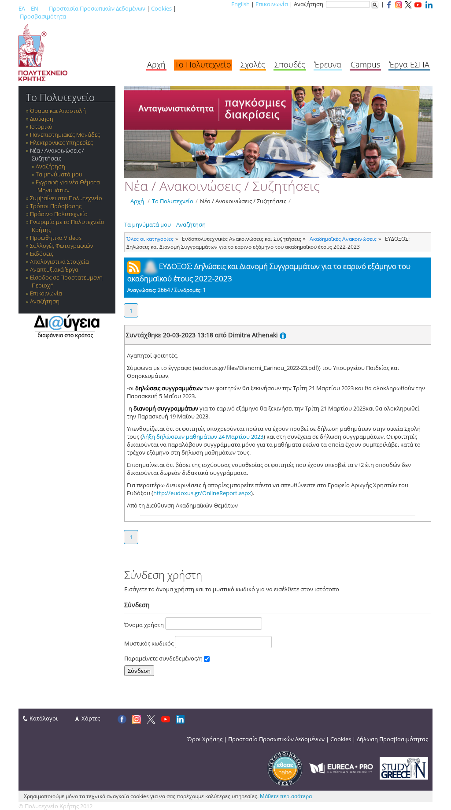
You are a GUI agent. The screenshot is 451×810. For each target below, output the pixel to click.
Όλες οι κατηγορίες (150, 238)
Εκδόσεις (41, 254)
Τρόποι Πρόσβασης (55, 206)
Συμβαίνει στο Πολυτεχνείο (66, 198)
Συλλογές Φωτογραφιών (61, 246)
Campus (365, 64)
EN (34, 8)
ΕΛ (21, 8)
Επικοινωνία (271, 4)
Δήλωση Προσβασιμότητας (392, 739)
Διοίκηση (41, 119)
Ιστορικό (41, 127)
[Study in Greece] (404, 768)
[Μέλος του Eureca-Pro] (341, 768)
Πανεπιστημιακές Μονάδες (65, 134)
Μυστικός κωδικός (149, 643)
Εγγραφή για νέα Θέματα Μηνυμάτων (68, 186)
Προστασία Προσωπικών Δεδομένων (97, 8)
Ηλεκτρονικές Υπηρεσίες (61, 142)
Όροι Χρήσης (204, 739)
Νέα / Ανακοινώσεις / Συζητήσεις (57, 154)
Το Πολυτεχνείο (203, 64)
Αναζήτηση (50, 166)
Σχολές (252, 64)
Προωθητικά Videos (55, 238)
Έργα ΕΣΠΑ (409, 64)
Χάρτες (90, 718)
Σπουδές (289, 64)
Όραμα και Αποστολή (58, 111)
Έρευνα (327, 64)
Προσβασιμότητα (43, 16)
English (240, 4)
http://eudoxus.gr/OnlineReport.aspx (202, 493)
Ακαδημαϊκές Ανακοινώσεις (343, 238)
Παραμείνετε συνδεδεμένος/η (164, 658)
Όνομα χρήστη (144, 625)
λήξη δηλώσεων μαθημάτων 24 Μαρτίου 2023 (202, 436)
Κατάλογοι (44, 718)
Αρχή (156, 64)
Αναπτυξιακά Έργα (54, 269)
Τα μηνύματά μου (59, 174)
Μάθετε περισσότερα (286, 796)
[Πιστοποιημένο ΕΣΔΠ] (285, 768)
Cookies (161, 8)
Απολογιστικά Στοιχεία (59, 261)
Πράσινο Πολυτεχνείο (59, 214)
